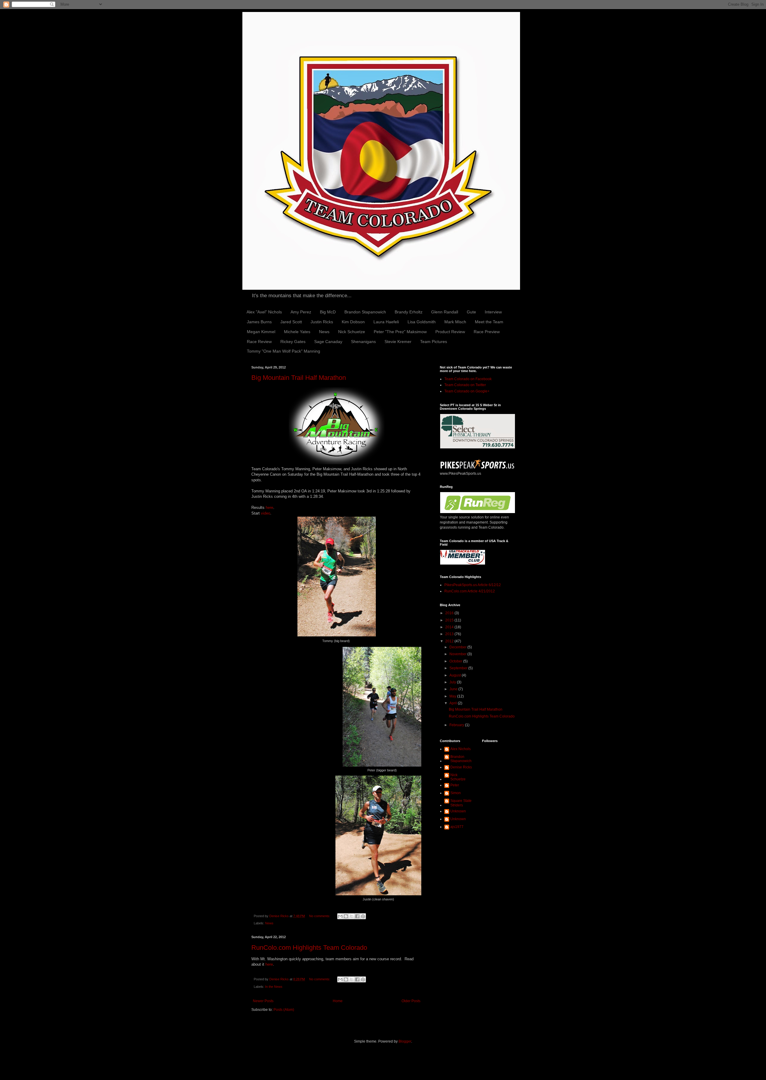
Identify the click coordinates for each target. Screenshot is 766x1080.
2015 (450, 620)
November (458, 654)
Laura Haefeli (386, 321)
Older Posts (411, 1001)
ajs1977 (456, 827)
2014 (450, 627)
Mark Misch (455, 321)
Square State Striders (461, 803)
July (453, 682)
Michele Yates (297, 331)
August (455, 675)
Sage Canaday (328, 341)
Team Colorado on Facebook (468, 379)
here (269, 507)
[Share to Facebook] (357, 916)
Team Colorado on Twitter (465, 385)
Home (338, 1001)
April (453, 703)
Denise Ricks (461, 767)
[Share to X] (352, 916)
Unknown (458, 811)
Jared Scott (291, 321)
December (458, 647)
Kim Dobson (353, 321)
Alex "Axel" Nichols (264, 312)
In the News (273, 986)
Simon (455, 793)
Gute (471, 312)
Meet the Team (489, 321)
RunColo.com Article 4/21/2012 (469, 591)
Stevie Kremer (397, 341)
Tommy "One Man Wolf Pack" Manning (283, 351)
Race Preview (487, 331)
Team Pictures (433, 341)
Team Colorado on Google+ (467, 391)
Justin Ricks (322, 321)
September (458, 668)
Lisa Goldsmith (422, 321)
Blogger (405, 1041)
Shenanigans (363, 341)
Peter (454, 785)
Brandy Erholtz (408, 312)
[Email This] (340, 916)
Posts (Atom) (283, 1010)
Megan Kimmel (261, 331)
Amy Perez (301, 312)
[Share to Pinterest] (363, 916)
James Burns (259, 321)
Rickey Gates (293, 341)
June (453, 689)
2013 (450, 634)
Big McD (328, 312)
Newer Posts (263, 1001)
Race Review (259, 341)
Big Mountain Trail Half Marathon (298, 377)
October (456, 661)
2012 (450, 641)
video (265, 513)
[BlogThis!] (346, 916)
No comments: (320, 916)
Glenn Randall (444, 312)
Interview (493, 312)
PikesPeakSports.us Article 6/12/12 (472, 585)
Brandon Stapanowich (365, 312)
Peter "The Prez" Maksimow (400, 331)
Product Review (450, 331)
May (453, 696)
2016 (450, 613)
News (324, 331)
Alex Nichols (460, 749)
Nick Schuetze (351, 331)
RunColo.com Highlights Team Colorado (309, 947)
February (457, 725)
